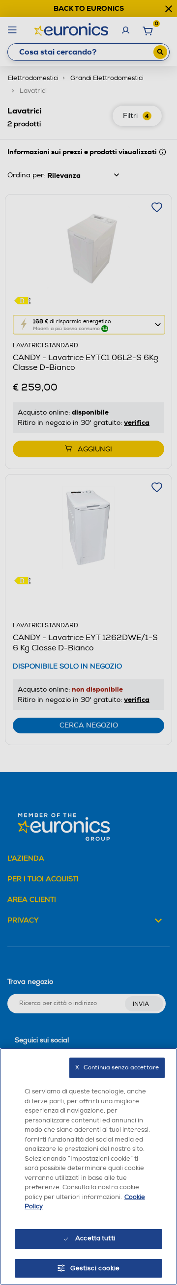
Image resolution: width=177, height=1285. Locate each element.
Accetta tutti (95, 1238)
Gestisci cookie (95, 1268)
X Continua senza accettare (117, 1067)
